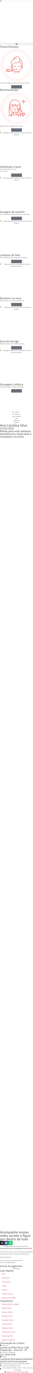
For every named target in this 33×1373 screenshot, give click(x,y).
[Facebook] (6, 1243)
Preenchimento (6, 1308)
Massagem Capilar (7, 1328)
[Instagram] (2, 1243)
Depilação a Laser (7, 1316)
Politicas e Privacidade (9, 1298)
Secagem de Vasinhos (8, 1340)
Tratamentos (5, 1278)
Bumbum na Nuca (7, 1312)
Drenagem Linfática (8, 1320)
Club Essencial (6, 1282)
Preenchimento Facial (8, 1332)
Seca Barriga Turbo (7, 1336)
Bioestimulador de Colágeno (10, 1304)
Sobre (3, 1274)
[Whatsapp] (10, 1243)
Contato (4, 1286)
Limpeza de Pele (7, 1324)
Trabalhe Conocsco (7, 1294)
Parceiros (4, 1290)
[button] (16, 44)
